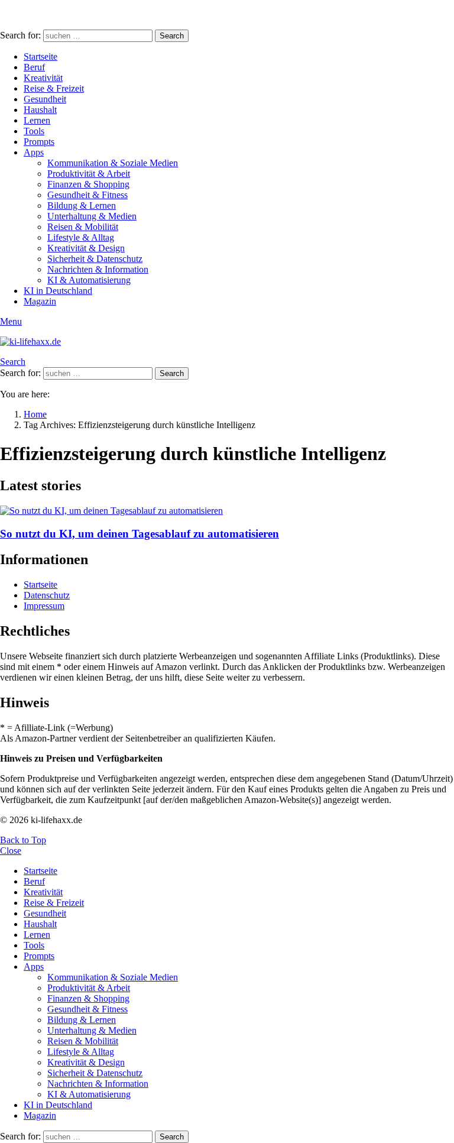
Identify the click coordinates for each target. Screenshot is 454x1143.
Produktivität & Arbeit (88, 174)
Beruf (34, 67)
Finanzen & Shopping (88, 184)
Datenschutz (47, 595)
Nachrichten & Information (97, 269)
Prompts (39, 142)
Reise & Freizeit (54, 88)
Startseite (40, 56)
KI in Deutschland (58, 291)
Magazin (40, 301)
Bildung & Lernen (81, 205)
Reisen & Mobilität (82, 227)
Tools (34, 131)
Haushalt (40, 110)
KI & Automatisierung (89, 280)
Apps (34, 152)
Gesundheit (45, 99)
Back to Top (23, 840)
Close (10, 851)
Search (172, 35)
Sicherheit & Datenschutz (94, 259)
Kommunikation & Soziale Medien (112, 163)
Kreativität (43, 78)
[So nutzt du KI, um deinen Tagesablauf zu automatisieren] (227, 511)
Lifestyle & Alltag (80, 237)
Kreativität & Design (86, 248)
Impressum (44, 606)
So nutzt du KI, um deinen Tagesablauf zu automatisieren (139, 533)
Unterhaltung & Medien (92, 216)
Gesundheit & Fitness (87, 195)
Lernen (37, 120)
